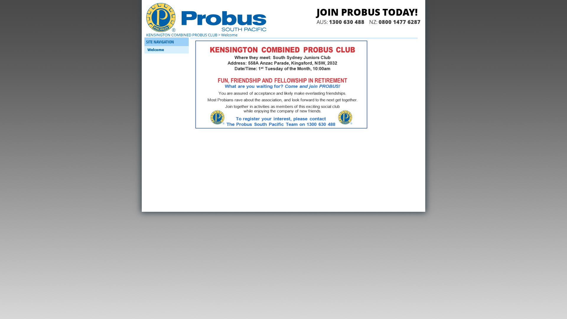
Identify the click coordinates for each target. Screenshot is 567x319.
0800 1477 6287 (400, 21)
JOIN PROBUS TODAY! (367, 12)
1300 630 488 (346, 21)
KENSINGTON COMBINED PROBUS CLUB (181, 35)
